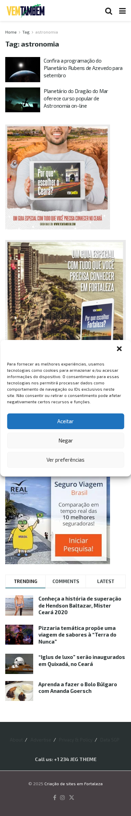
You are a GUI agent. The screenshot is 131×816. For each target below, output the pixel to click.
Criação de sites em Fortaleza (73, 783)
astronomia (46, 31)
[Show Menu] (122, 10)
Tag (26, 31)
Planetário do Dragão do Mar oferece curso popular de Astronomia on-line (76, 98)
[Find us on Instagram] (62, 798)
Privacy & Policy (76, 740)
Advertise (40, 740)
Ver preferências (65, 459)
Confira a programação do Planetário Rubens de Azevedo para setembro (83, 67)
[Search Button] (108, 10)
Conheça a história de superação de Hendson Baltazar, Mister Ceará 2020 (79, 605)
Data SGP (109, 740)
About (16, 740)
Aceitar (65, 421)
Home (11, 31)
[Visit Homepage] (25, 10)
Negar (65, 440)
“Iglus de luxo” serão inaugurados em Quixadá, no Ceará (81, 660)
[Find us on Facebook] (54, 798)
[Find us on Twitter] (71, 798)
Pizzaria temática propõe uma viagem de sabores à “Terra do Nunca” (77, 635)
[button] (120, 349)
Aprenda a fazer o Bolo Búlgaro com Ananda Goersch (77, 687)
